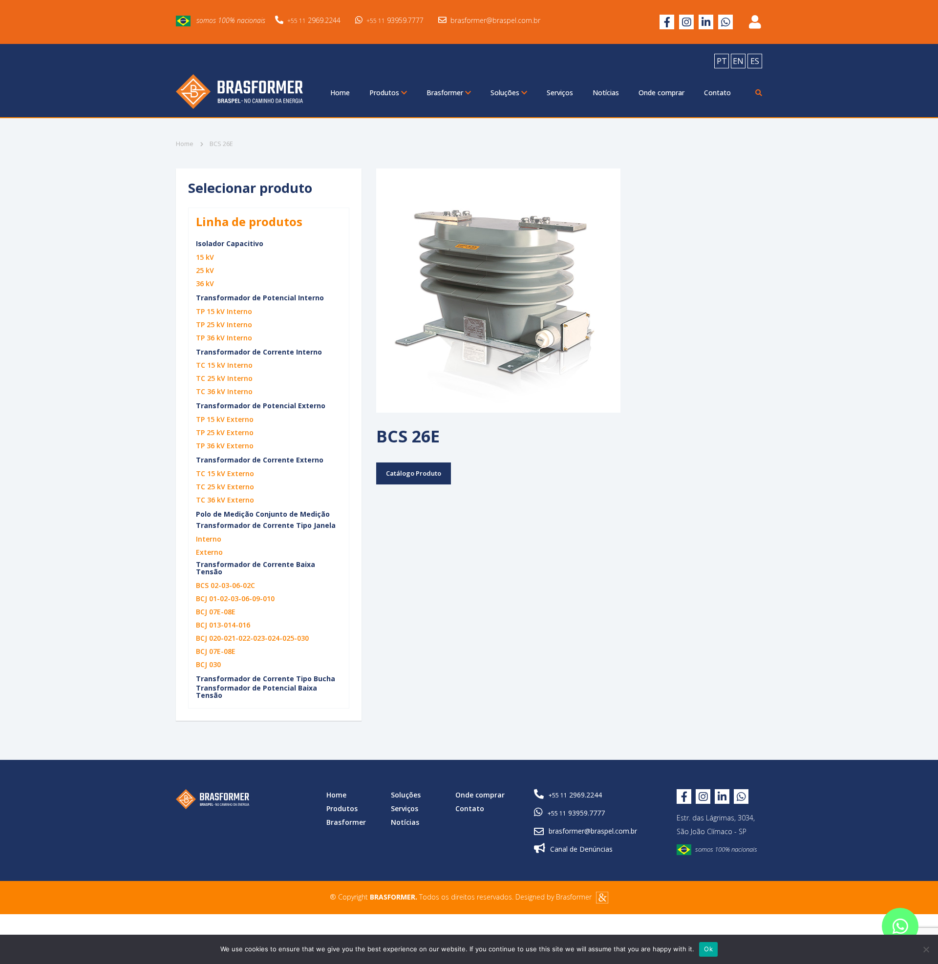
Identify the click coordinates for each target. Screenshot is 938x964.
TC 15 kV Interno (224, 365)
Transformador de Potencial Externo (260, 405)
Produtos (342, 808)
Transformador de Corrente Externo (259, 459)
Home (340, 92)
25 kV (205, 270)
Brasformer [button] (445, 92)
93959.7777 (395, 20)
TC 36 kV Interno (224, 391)
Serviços (560, 92)
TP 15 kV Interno (224, 311)
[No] (926, 949)
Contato (717, 92)
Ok (708, 949)
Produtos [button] (385, 92)
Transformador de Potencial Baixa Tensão (256, 691)
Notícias (606, 92)
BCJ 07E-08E (215, 611)
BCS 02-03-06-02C (225, 585)
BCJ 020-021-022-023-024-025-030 (252, 638)
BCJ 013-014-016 (223, 624)
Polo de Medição (225, 514)
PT (722, 61)
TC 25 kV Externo (225, 486)
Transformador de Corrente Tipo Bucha (265, 678)
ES (754, 61)
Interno (208, 539)
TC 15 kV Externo (225, 473)
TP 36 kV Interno (224, 337)
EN (738, 61)
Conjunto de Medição (293, 514)
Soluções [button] (505, 92)
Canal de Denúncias (580, 849)
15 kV (205, 257)
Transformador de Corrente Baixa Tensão (255, 568)
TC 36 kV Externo (225, 499)
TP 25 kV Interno (224, 324)
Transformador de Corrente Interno (259, 351)
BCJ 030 (208, 664)
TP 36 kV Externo (225, 445)
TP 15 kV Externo (225, 419)
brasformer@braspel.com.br (494, 20)
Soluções (406, 794)
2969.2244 (314, 20)
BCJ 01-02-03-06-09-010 (235, 598)
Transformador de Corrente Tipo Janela (266, 525)
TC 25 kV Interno (224, 378)
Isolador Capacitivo (229, 243)
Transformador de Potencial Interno (260, 297)
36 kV (205, 283)
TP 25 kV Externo (225, 432)
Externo (209, 552)
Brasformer (346, 822)
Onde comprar (661, 92)
